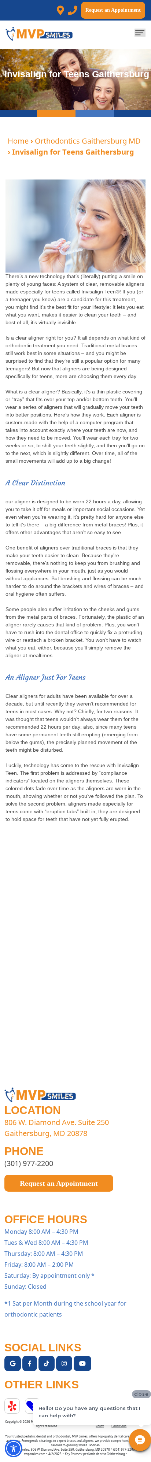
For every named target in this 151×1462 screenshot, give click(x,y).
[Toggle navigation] (140, 32)
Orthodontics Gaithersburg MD (88, 141)
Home (18, 141)
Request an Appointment (113, 10)
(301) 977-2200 (28, 1163)
